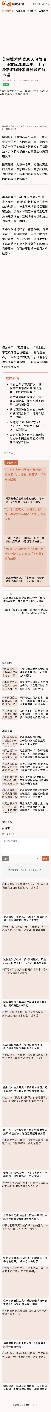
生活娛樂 (43, 10)
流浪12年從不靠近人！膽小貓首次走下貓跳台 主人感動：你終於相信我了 (27, 388)
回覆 (45, 858)
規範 (6, 858)
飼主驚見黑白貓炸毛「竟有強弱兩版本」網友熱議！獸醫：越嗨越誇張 (27, 400)
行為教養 (32, 10)
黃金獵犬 (8, 453)
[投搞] (38, 3)
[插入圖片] (38, 858)
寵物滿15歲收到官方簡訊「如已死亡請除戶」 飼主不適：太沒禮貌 (27, 425)
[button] (34, 3)
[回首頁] (13, 4)
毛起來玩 (20, 10)
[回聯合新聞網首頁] (6, 4)
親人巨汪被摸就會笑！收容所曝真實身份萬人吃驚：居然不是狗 (27, 413)
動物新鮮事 (8, 10)
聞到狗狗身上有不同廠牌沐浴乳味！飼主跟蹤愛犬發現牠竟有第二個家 (27, 438)
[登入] (43, 4)
